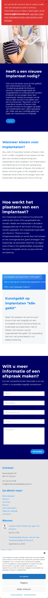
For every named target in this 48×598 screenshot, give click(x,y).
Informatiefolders (9, 508)
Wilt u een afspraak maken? (17, 287)
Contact (10, 121)
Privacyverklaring (17, 594)
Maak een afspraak (9, 511)
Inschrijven (6, 514)
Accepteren (24, 576)
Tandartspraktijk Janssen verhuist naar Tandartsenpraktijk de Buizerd (24, 538)
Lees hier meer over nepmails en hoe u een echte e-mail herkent (24, 17)
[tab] (22, 276)
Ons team (6, 502)
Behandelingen (8, 496)
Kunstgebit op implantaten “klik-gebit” (22, 277)
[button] (44, 553)
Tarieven (5, 499)
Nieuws (5, 505)
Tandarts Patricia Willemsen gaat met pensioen (24, 527)
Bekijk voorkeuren (24, 589)
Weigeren (24, 583)
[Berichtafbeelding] (4, 527)
